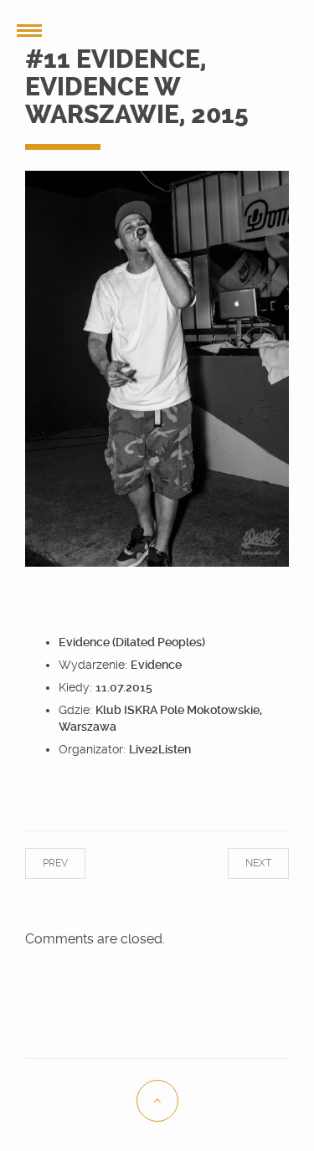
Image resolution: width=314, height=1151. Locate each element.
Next (242, 863)
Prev (72, 863)
